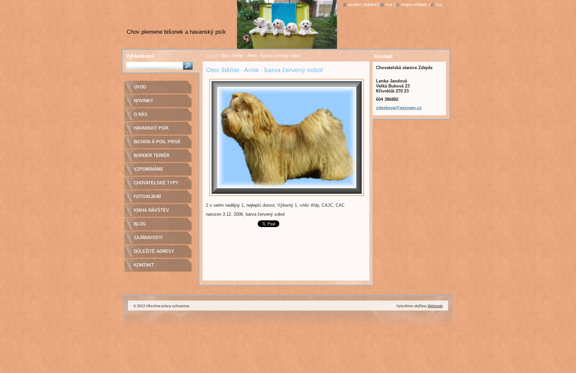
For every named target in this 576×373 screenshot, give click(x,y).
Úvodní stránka (362, 4)
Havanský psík (151, 128)
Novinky (143, 100)
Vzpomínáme (148, 169)
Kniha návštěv (151, 210)
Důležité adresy (154, 251)
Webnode (435, 306)
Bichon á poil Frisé (157, 141)
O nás (140, 114)
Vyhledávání (140, 56)
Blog (140, 223)
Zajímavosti (148, 237)
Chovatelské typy (156, 182)
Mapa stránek (414, 4)
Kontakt (144, 264)
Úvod (212, 55)
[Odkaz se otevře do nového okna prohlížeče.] (286, 197)
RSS (439, 4)
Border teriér (151, 155)
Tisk (388, 4)
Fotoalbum (147, 196)
